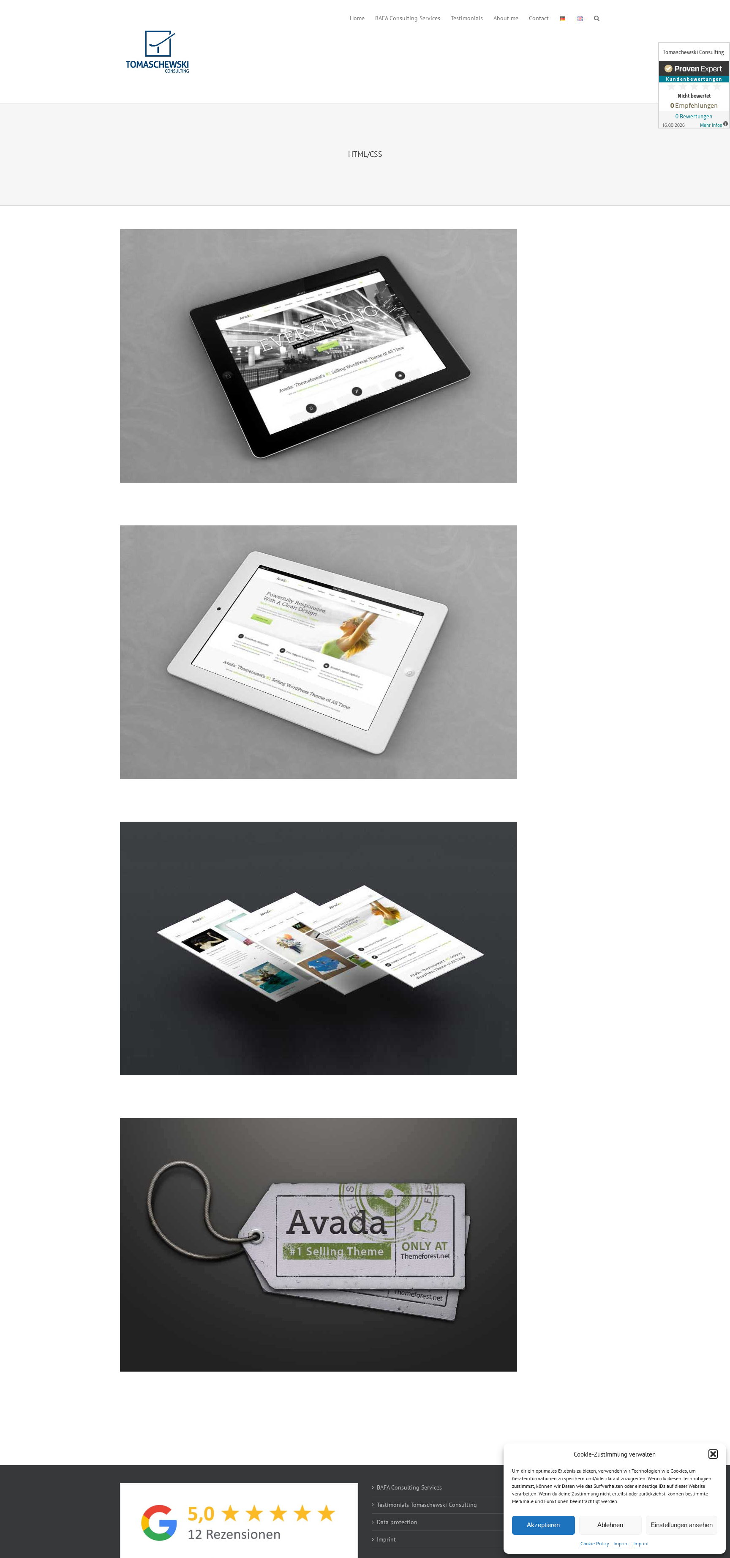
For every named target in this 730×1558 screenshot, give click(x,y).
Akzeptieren (543, 1524)
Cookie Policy (594, 1543)
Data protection (397, 1522)
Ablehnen (610, 1524)
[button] (713, 1454)
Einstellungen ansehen (682, 1524)
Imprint (621, 1543)
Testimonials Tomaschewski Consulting (427, 1505)
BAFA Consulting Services (409, 1487)
